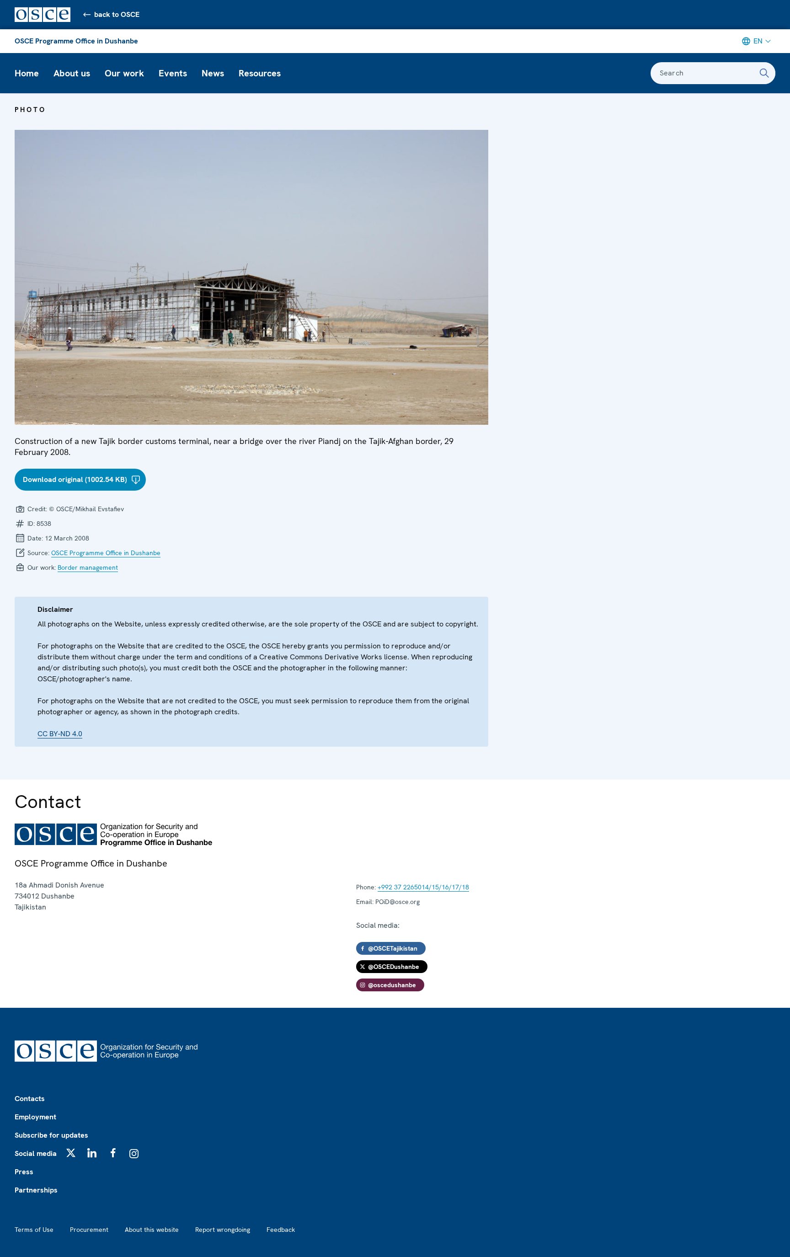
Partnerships (36, 1190)
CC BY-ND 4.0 (59, 733)
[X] (71, 1153)
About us (71, 73)
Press (24, 1172)
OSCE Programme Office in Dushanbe (76, 41)
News (213, 73)
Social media (36, 1153)
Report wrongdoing (222, 1229)
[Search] (764, 73)
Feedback (281, 1229)
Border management (88, 567)
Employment (35, 1117)
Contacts (30, 1098)
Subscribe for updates (51, 1135)
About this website (152, 1229)
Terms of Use (34, 1229)
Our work (124, 73)
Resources (260, 73)
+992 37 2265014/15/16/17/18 (423, 887)
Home (27, 73)
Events (173, 73)
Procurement (89, 1229)
